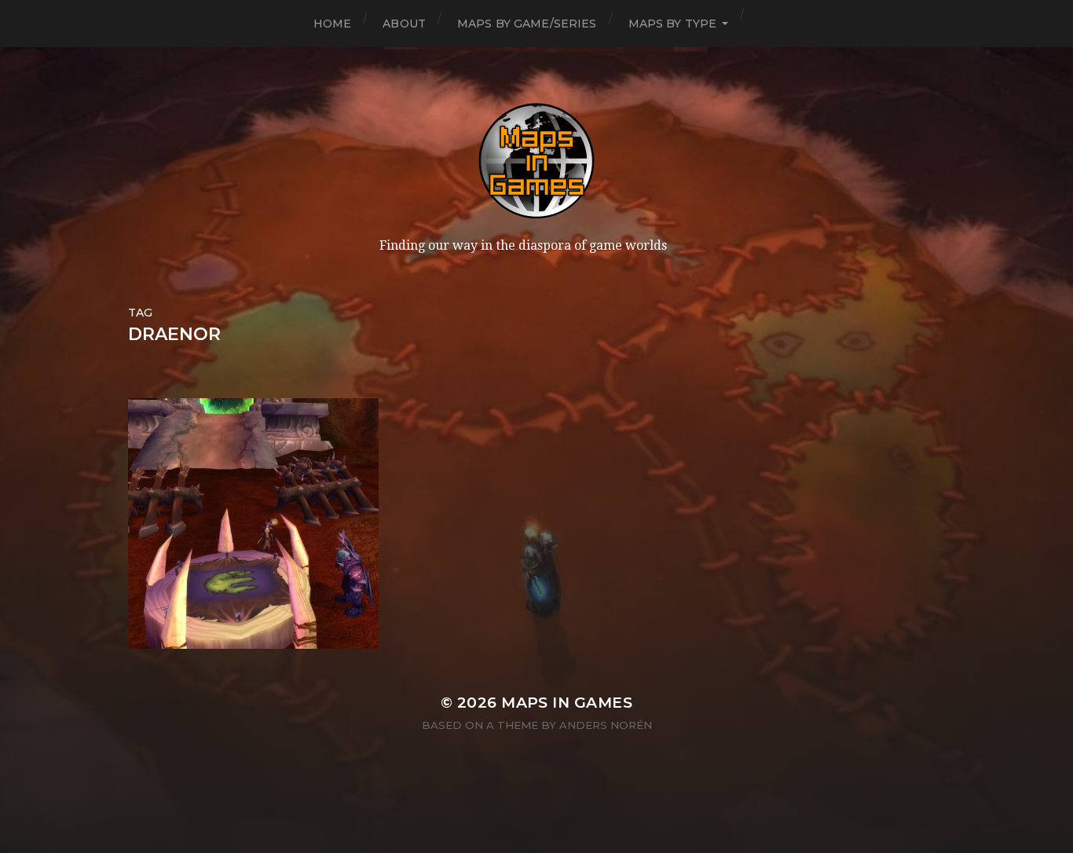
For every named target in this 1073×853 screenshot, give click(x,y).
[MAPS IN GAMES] (536, 161)
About (404, 23)
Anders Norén (605, 725)
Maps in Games (566, 703)
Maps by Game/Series (527, 23)
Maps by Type (672, 23)
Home (332, 23)
